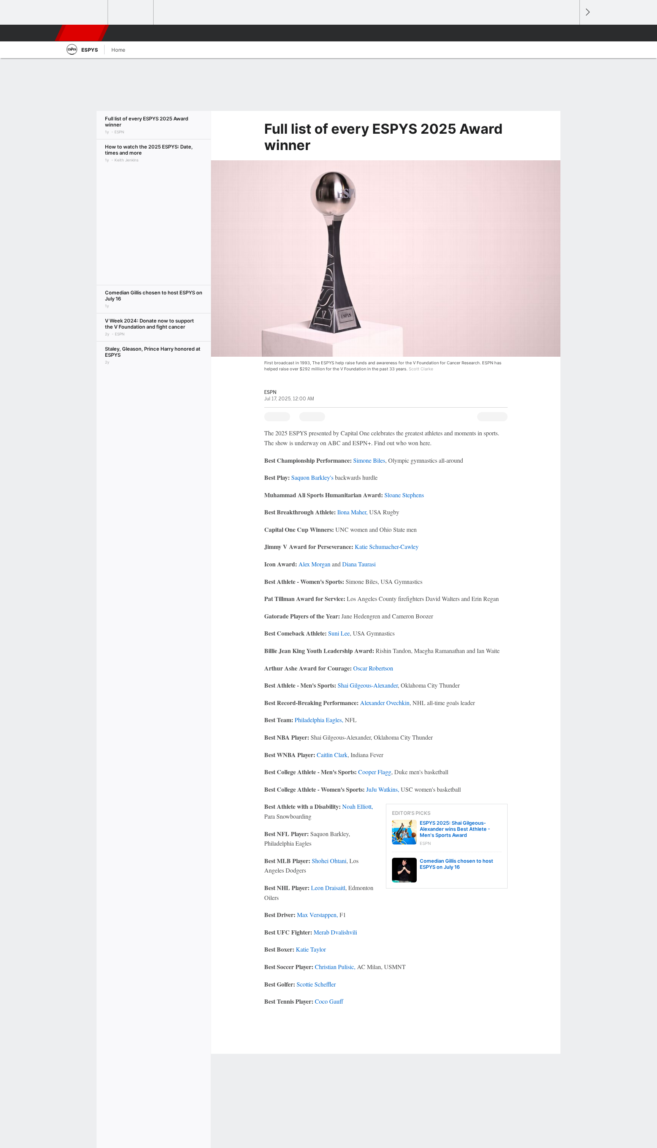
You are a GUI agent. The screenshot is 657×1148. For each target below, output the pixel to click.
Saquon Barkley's (312, 477)
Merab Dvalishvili (335, 932)
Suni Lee (339, 633)
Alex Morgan (314, 564)
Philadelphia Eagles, (319, 720)
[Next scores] (587, 12)
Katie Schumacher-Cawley (387, 546)
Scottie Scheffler (316, 984)
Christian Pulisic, (335, 967)
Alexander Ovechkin (384, 703)
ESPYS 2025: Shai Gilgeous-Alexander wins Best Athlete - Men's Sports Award (455, 829)
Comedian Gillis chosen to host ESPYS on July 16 (456, 864)
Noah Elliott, (357, 806)
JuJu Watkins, (382, 789)
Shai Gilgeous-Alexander (368, 685)
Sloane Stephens (404, 495)
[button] (570, 33)
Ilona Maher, (352, 512)
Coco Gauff (329, 1001)
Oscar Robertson (373, 668)
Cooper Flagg (374, 772)
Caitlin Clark (332, 755)
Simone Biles (369, 460)
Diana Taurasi (359, 564)
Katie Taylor (311, 949)
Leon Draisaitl (328, 888)
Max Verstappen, (317, 915)
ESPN (82, 33)
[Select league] (85, 12)
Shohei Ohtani (329, 861)
